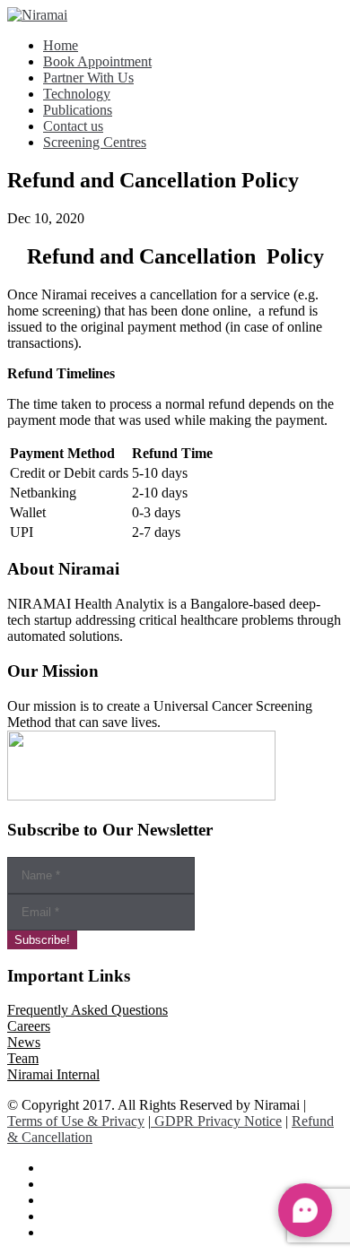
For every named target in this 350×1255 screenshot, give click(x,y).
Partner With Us (88, 77)
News (23, 1042)
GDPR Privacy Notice (216, 1121)
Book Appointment (97, 61)
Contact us (73, 126)
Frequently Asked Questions (87, 1009)
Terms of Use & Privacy (75, 1121)
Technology (76, 93)
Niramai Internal (53, 1074)
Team (23, 1058)
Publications (77, 109)
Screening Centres (94, 142)
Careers (28, 1026)
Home (60, 45)
